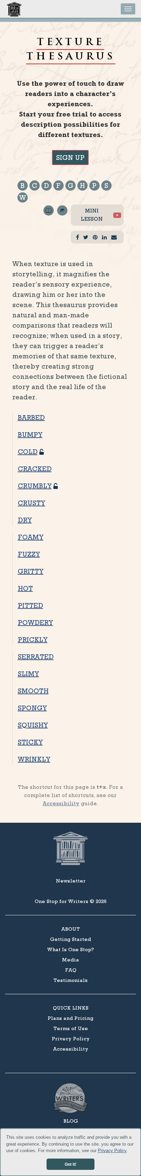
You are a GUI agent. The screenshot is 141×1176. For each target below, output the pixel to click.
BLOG (70, 1121)
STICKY (30, 742)
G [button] (70, 185)
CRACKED (35, 469)
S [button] (106, 185)
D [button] (46, 185)
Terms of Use (70, 1028)
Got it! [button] (70, 1164)
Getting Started (70, 939)
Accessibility (61, 803)
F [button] (58, 185)
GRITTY (30, 571)
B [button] (23, 185)
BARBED (31, 417)
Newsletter (71, 881)
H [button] (82, 185)
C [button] (34, 185)
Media (70, 959)
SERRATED (36, 656)
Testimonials (70, 980)
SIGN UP (70, 157)
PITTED (30, 605)
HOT (25, 588)
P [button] (94, 185)
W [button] (22, 197)
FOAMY (30, 537)
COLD (28, 451)
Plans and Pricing (70, 1018)
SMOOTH (33, 691)
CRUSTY (31, 503)
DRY (25, 520)
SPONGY (32, 708)
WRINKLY (34, 759)
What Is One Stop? (70, 949)
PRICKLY (33, 639)
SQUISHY (33, 725)
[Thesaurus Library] (48, 226)
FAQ (70, 970)
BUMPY (30, 434)
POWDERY (35, 622)
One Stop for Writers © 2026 (70, 901)
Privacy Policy (112, 1150)
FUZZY (29, 554)
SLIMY (28, 674)
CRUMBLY (35, 486)
